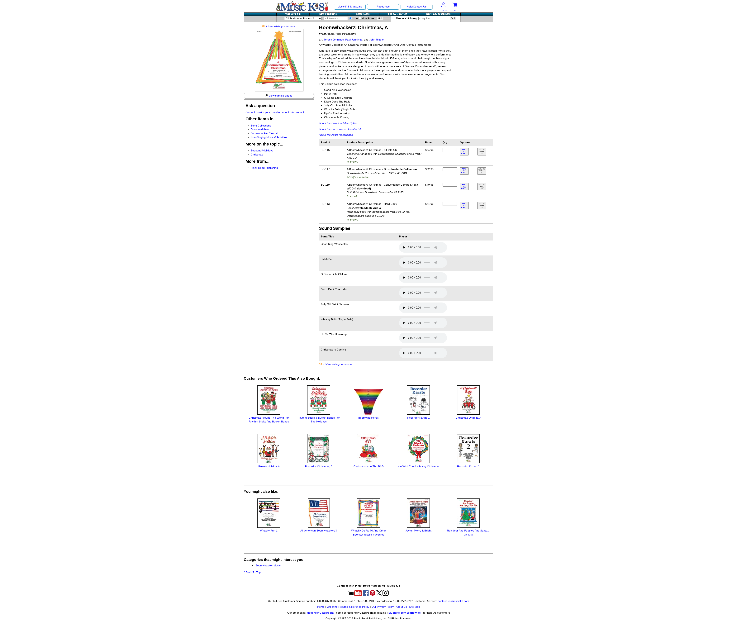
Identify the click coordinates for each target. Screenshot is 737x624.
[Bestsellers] (363, 14)
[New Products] (329, 14)
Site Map (414, 606)
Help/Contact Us (416, 6)
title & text (368, 18)
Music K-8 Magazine (349, 6)
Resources (383, 6)
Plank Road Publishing (264, 167)
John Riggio (376, 39)
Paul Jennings (353, 39)
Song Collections (261, 125)
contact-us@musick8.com (453, 601)
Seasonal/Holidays (262, 150)
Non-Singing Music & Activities (269, 137)
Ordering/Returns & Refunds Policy (348, 606)
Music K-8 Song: (407, 18)
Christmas (257, 154)
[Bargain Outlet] (398, 14)
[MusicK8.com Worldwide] (438, 14)
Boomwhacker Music (268, 565)
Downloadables (260, 129)
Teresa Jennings (334, 39)
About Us (401, 606)
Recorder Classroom (320, 612)
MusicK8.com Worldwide (404, 612)
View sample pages (280, 95)
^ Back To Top (252, 572)
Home (321, 606)
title (355, 18)
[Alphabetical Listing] (293, 14)
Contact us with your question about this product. (275, 112)
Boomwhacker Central (264, 133)
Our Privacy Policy (383, 606)
